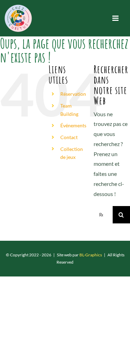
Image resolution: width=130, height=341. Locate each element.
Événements (73, 125)
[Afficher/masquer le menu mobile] (116, 18)
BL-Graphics (90, 254)
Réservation (73, 94)
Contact (69, 137)
